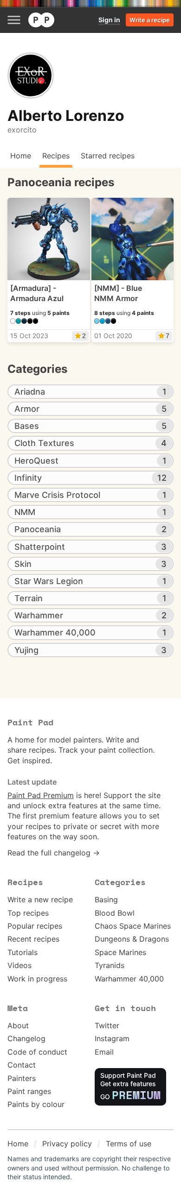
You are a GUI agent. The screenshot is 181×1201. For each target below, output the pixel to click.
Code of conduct (37, 1051)
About (18, 1025)
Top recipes (28, 913)
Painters (21, 1078)
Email (104, 1051)
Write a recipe (149, 20)
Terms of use (128, 1143)
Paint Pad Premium (40, 795)
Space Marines (120, 952)
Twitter (107, 1025)
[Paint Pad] (41, 20)
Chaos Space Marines (133, 926)
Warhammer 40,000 (129, 978)
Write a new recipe (40, 899)
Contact (21, 1064)
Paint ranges (29, 1091)
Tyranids (109, 965)
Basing (106, 899)
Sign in (109, 20)
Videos (19, 965)
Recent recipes (33, 938)
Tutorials (22, 952)
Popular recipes (34, 926)
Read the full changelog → (53, 852)
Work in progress (37, 978)
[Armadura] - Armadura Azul (37, 293)
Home (17, 1143)
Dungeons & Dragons (132, 938)
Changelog (26, 1038)
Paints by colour (36, 1104)
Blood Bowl (115, 913)
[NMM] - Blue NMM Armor (118, 293)
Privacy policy (67, 1143)
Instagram (112, 1038)
